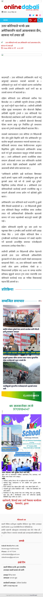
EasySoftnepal (33, 595)
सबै (39, 301)
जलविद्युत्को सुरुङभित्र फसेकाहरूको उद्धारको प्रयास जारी (20, 387)
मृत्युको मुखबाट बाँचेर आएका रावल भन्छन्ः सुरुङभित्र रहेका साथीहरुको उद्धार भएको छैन (20, 359)
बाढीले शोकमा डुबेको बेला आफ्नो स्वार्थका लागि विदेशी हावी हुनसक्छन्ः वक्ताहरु (21, 331)
